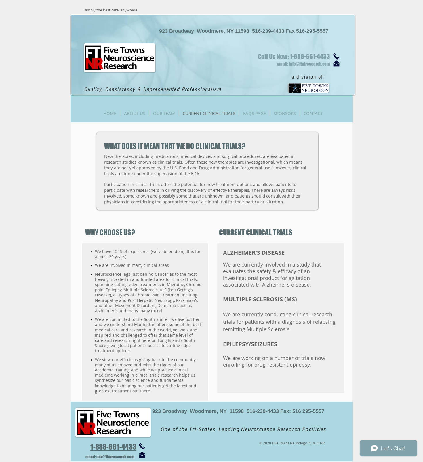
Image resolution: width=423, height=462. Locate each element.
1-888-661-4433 (113, 446)
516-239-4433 (268, 31)
